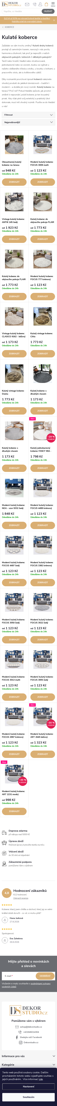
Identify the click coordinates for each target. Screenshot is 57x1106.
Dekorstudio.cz (31, 1042)
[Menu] (53, 4)
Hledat (48, 11)
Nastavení (28, 1086)
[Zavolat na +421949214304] (35, 4)
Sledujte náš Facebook (31, 1037)
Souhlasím (28, 1097)
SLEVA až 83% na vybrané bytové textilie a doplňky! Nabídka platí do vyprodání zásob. (27, 20)
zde (41, 1079)
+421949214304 (31, 1032)
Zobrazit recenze (20, 898)
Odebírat (45, 976)
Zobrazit (14, 182)
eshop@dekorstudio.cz (31, 1026)
